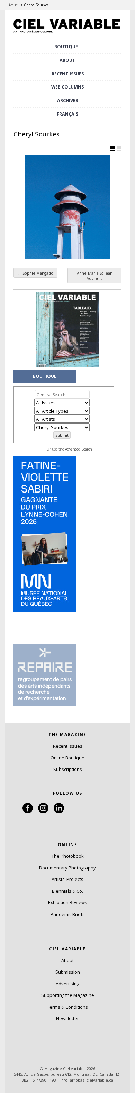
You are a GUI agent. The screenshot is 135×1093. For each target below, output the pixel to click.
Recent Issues (67, 746)
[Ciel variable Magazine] (68, 32)
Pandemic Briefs (68, 914)
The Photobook (68, 856)
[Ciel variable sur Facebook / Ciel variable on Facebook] (27, 811)
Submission (67, 972)
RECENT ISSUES (68, 74)
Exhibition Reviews (67, 902)
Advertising (67, 984)
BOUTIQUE (66, 47)
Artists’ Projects (67, 879)
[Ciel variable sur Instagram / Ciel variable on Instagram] (43, 811)
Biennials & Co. (67, 891)
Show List (119, 148)
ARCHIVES (67, 100)
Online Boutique (67, 758)
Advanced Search (78, 449)
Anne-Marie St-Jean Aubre (94, 275)
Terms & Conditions (67, 1007)
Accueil (14, 4)
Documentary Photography (67, 868)
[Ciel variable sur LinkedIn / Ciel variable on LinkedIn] (59, 811)
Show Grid (112, 148)
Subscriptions (67, 769)
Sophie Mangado (35, 273)
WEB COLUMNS (67, 87)
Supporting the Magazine (67, 995)
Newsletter (67, 1018)
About (67, 60)
